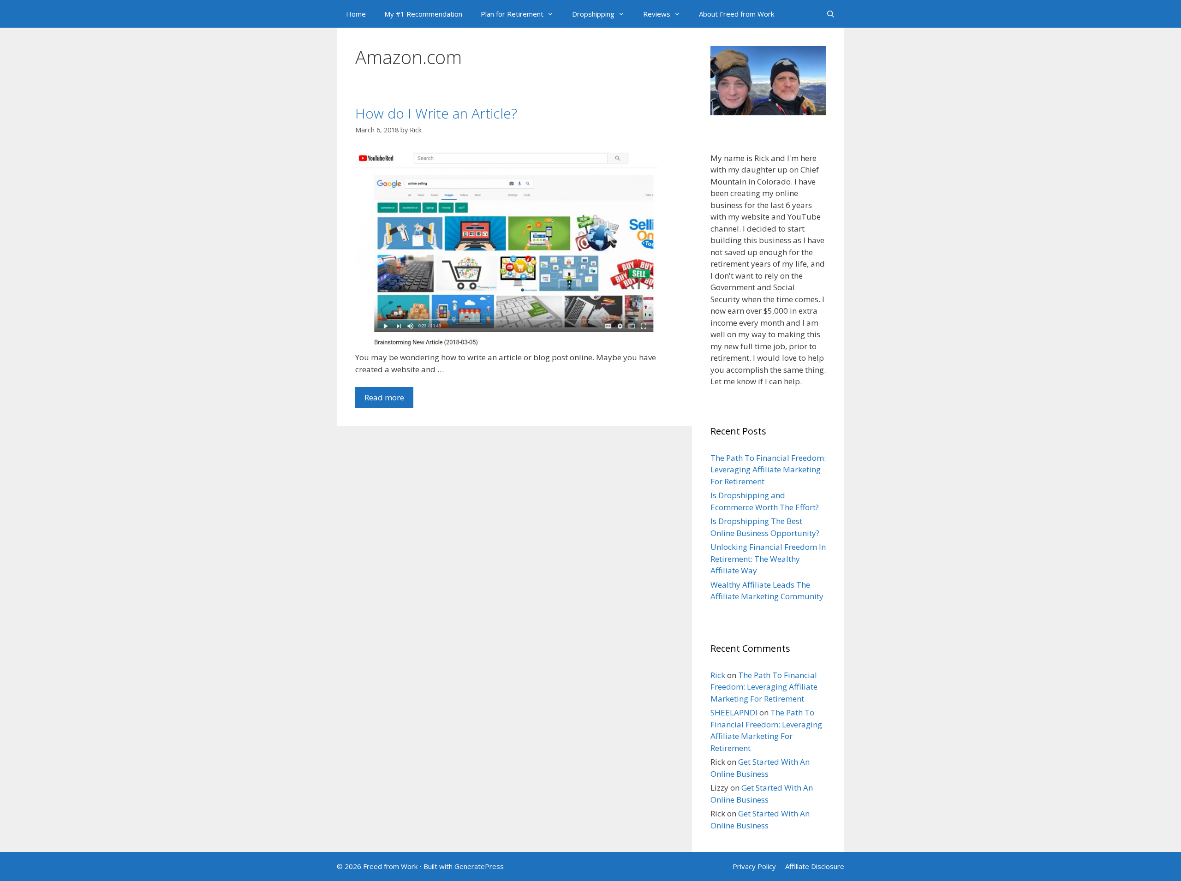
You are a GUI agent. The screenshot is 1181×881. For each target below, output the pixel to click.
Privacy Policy (754, 866)
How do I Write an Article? (436, 113)
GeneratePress (479, 866)
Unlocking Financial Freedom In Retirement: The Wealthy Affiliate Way (768, 559)
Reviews (656, 13)
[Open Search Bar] (830, 14)
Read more (384, 397)
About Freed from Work (736, 13)
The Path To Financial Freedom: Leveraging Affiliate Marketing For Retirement (768, 469)
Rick (717, 675)
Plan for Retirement (512, 13)
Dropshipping (593, 13)
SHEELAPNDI (734, 712)
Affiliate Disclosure (814, 866)
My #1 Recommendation (423, 13)
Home (356, 13)
